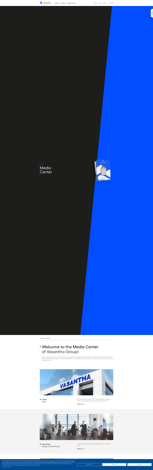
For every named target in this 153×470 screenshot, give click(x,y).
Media (100, 3)
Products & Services (71, 3)
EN (112, 3)
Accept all (139, 464)
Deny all (114, 464)
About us (95, 3)
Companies (57, 3)
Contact (104, 3)
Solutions (63, 3)
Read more (80, 404)
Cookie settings (89, 464)
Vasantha (42, 338)
